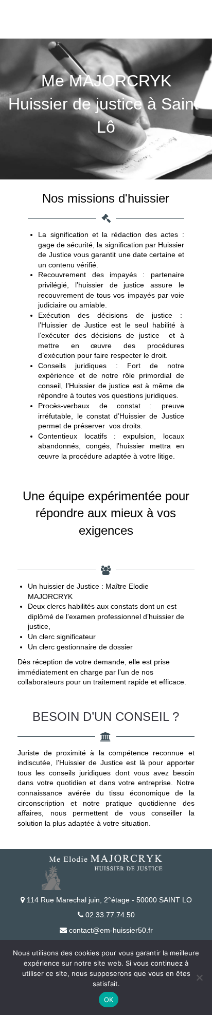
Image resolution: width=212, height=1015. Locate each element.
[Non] (199, 977)
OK (109, 999)
